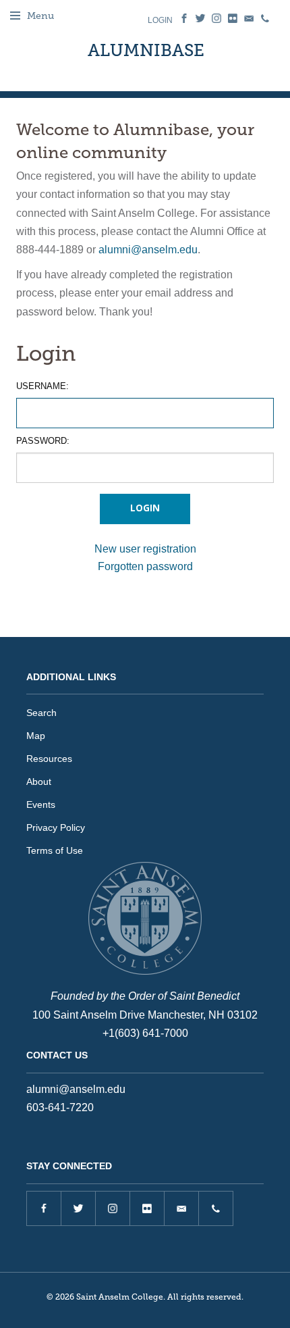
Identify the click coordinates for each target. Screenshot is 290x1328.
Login (160, 20)
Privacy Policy (55, 827)
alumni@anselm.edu (148, 249)
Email (249, 18)
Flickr (233, 18)
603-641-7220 (60, 1107)
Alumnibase (146, 50)
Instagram (216, 18)
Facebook (184, 18)
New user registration (145, 549)
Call (265, 18)
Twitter (200, 18)
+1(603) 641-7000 (145, 1033)
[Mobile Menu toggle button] (15, 15)
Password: (42, 441)
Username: (42, 386)
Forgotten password (145, 566)
